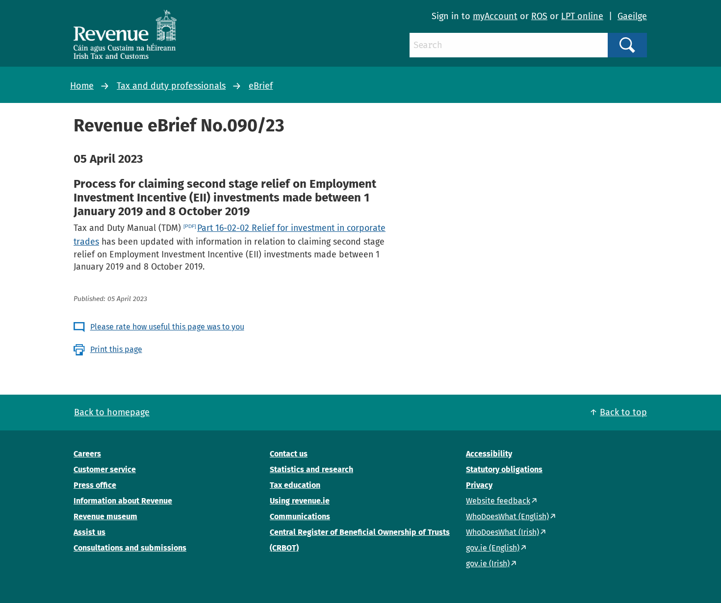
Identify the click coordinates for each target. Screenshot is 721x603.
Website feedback (498, 500)
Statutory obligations (504, 469)
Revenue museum (105, 516)
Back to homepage (112, 412)
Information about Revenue (123, 500)
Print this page (116, 349)
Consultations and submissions (130, 548)
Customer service (105, 469)
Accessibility (489, 453)
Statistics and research (311, 469)
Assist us (89, 532)
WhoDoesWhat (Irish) (502, 532)
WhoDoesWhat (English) (507, 516)
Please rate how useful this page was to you (167, 326)
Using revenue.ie (300, 500)
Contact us (289, 453)
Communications (300, 516)
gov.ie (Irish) (488, 563)
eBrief (261, 85)
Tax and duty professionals (171, 85)
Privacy (479, 485)
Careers (87, 453)
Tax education (295, 485)
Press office (95, 485)
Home (82, 85)
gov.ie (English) (492, 548)
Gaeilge (632, 16)
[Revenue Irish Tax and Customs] (125, 34)
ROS (539, 16)
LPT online (582, 16)
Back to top (623, 412)
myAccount (495, 16)
